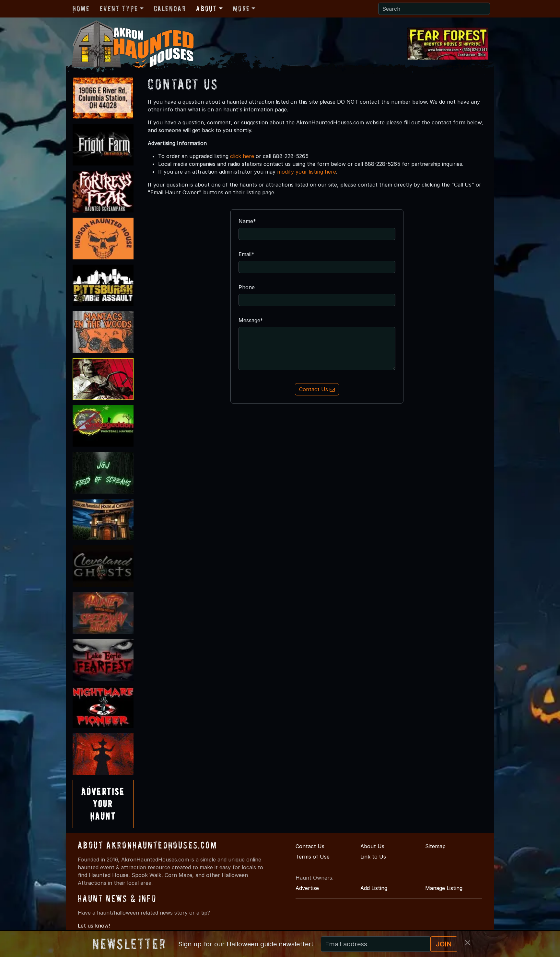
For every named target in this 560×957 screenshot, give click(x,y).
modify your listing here (306, 171)
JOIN (444, 944)
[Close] (468, 943)
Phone (247, 287)
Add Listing (373, 888)
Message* (251, 320)
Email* (246, 254)
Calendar (170, 8)
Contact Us (314, 389)
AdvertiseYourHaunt (103, 804)
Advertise (307, 888)
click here (242, 156)
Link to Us (373, 856)
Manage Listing (443, 888)
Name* (247, 221)
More (241, 8)
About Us (372, 846)
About (206, 8)
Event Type (119, 8)
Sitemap (435, 846)
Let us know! (94, 925)
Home (81, 8)
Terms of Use (313, 856)
